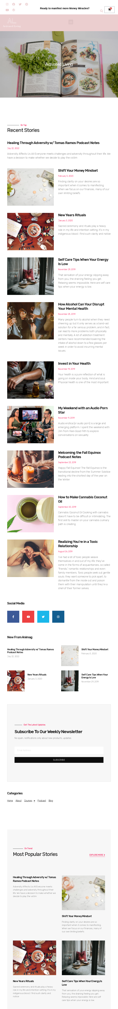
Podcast (42, 800)
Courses (28, 800)
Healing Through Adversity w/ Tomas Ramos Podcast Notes (53, 143)
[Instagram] (7, 4)
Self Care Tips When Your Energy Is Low (94, 676)
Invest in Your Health (74, 364)
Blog (51, 800)
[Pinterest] (26, 4)
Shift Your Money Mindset (78, 171)
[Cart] (109, 9)
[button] (70, 22)
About (19, 800)
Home (10, 800)
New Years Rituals (72, 215)
